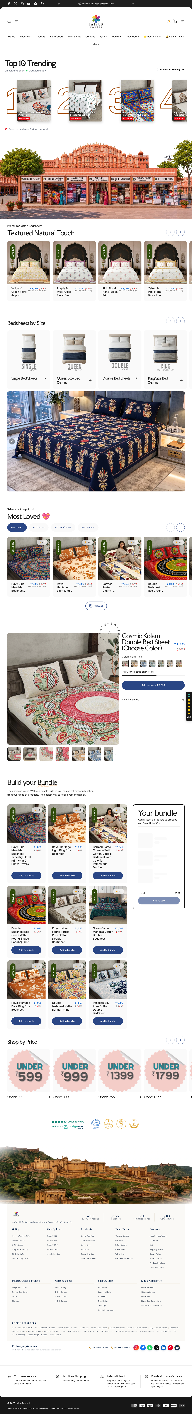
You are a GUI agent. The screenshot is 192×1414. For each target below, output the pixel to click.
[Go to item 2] (30, 754)
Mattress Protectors (124, 1258)
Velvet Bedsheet (147, 1331)
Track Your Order (157, 1267)
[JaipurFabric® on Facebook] (8, 3)
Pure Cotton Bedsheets (45, 1328)
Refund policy (73, 1408)
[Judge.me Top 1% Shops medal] (134, 1124)
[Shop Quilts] (120, 190)
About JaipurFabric (158, 1236)
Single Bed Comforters (151, 1301)
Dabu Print (102, 1296)
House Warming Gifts (21, 1236)
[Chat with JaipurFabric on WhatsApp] (150, 1347)
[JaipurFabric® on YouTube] (28, 3)
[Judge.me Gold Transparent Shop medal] (108, 1124)
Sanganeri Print (104, 1292)
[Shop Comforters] (76, 190)
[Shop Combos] (164, 190)
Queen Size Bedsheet (72, 1331)
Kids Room (145, 1296)
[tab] (17, 527)
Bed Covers (120, 1249)
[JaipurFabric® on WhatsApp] (42, 3)
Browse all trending (170, 69)
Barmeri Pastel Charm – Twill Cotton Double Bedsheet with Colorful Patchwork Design (102, 857)
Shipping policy (42, 1408)
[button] (189, 706)
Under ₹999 (52, 1240)
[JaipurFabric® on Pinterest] (35, 3)
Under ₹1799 (52, 1249)
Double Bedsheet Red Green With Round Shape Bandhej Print (20, 935)
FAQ (151, 1245)
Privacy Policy (156, 1258)
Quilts (14, 1296)
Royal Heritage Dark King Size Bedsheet (20, 1006)
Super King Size (87, 1254)
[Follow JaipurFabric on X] (156, 1347)
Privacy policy (28, 1408)
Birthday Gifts (18, 1254)
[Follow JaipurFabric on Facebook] (143, 1347)
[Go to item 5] (78, 754)
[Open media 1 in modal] (63, 689)
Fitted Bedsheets (88, 1258)
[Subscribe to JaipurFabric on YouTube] (177, 1347)
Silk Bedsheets (107, 1331)
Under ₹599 (52, 1236)
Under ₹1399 (52, 1245)
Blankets (16, 1301)
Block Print (102, 1287)
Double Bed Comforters (151, 1305)
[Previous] (58, 3)
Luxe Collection (53, 1254)
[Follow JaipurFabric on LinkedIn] (163, 1347)
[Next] (133, 3)
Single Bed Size (87, 1236)
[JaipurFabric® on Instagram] (22, 3)
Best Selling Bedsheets (38, 1335)
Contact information (58, 1408)
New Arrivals (55, 1335)
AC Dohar (84, 1328)
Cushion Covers (122, 1236)
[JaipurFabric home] (16, 1214)
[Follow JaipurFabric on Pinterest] (170, 1347)
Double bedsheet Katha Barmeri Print (62, 1006)
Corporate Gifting (20, 1249)
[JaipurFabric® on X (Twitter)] (15, 3)
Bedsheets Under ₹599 (22, 1328)
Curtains (119, 1240)
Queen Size (85, 1245)
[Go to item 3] (46, 754)
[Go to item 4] (62, 754)
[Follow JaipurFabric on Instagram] (136, 1347)
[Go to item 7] (110, 754)
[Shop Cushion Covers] (142, 190)
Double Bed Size (88, 1240)
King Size (84, 1249)
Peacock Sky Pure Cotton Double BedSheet (101, 1008)
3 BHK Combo (61, 1296)
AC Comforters (34, 1331)
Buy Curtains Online (158, 1328)
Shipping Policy (156, 1249)
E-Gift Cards (17, 1245)
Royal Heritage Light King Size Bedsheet (63, 590)
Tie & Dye (102, 1305)
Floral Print (102, 1301)
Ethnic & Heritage (105, 1310)
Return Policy (155, 1254)
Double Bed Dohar (20, 1292)
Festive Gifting (18, 1240)
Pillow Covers (121, 1245)
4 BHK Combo (61, 1301)
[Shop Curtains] (98, 190)
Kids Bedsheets (148, 1287)
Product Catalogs (157, 1263)
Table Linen (120, 1254)
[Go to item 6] (94, 754)
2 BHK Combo (61, 1292)
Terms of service (14, 1408)
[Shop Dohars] (53, 190)
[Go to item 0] (14, 754)
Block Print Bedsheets (67, 1328)
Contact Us (154, 1240)
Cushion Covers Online (137, 1328)
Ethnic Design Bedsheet (126, 1331)
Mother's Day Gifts (20, 1258)
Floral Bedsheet (91, 1331)
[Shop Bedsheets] (30, 190)
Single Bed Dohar (19, 1287)
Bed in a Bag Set (164, 1331)
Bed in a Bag (60, 1287)
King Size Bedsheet (52, 1331)
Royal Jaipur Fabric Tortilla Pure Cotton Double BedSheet (60, 935)
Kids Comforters (148, 1292)
